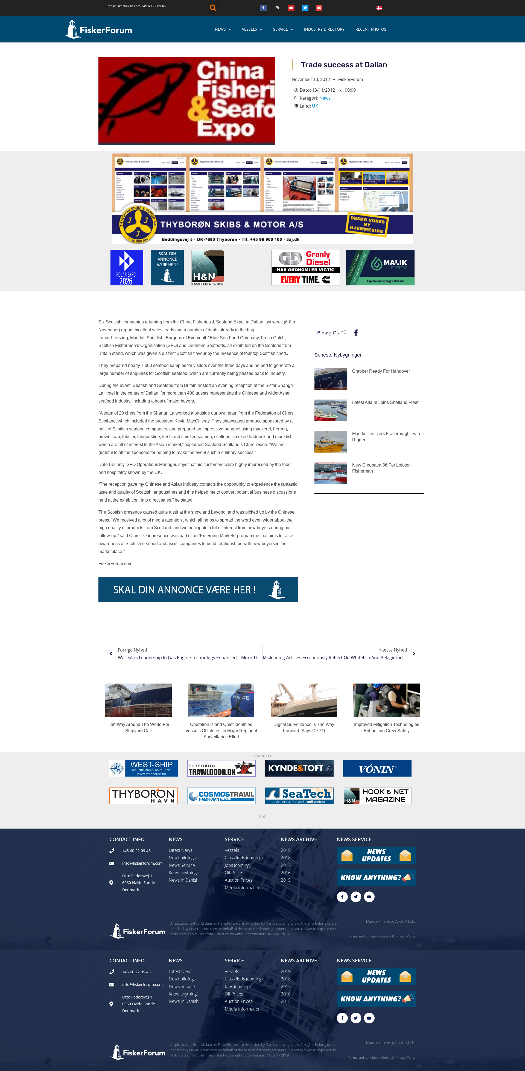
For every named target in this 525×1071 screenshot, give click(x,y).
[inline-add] (198, 589)
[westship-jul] (143, 768)
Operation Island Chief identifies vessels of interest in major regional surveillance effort (221, 730)
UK (315, 106)
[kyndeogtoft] (299, 768)
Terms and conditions (364, 936)
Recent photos (370, 29)
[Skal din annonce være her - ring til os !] (167, 267)
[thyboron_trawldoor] (221, 768)
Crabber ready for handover (381, 371)
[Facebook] (263, 8)
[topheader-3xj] (262, 198)
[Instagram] (277, 8)
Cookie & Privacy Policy (398, 936)
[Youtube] (291, 8)
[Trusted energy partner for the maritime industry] (380, 267)
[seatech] (299, 795)
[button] (213, 8)
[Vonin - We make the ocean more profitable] (377, 768)
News (220, 29)
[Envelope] (319, 8)
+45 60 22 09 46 (153, 6)
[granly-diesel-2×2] (306, 267)
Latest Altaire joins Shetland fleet (385, 402)
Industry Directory (324, 29)
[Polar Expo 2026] (126, 267)
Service (280, 29)
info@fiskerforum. (120, 6)
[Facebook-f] (342, 896)
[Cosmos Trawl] (221, 795)
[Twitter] (305, 8)
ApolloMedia (405, 921)
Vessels (249, 29)
